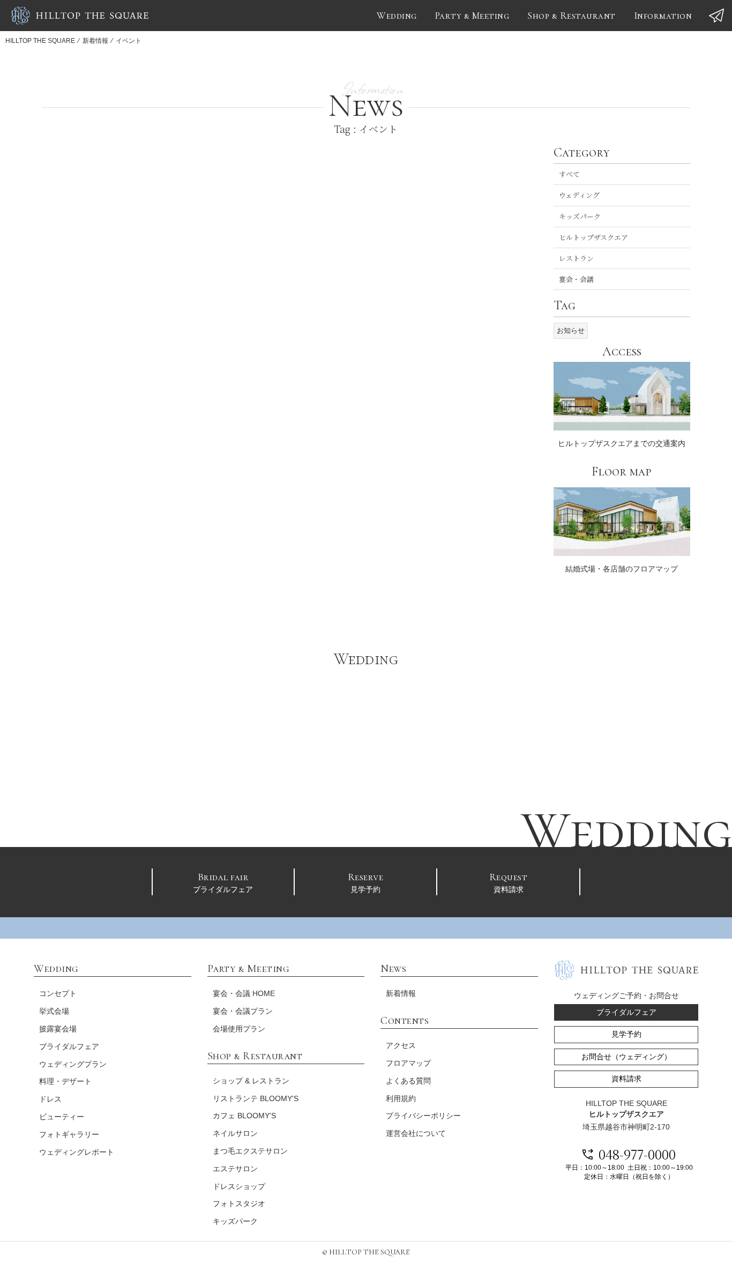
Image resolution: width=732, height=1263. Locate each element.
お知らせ (571, 330)
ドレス (50, 1099)
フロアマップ (408, 1063)
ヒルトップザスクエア (593, 237)
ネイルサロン (235, 1133)
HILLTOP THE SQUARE (40, 40)
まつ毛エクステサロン (250, 1151)
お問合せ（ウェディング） (626, 1056)
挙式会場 (54, 1011)
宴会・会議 (576, 279)
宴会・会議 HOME (244, 993)
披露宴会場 (58, 1028)
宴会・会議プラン (243, 1011)
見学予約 (366, 882)
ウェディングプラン (73, 1064)
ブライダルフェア (223, 882)
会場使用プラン (239, 1028)
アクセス (401, 1045)
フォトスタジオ (239, 1203)
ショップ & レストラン (251, 1080)
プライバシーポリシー (423, 1115)
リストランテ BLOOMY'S (255, 1098)
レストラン (576, 258)
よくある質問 (408, 1080)
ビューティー (61, 1116)
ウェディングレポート (76, 1152)
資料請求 (508, 882)
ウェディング (579, 195)
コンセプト (58, 993)
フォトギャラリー (69, 1134)
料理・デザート (65, 1081)
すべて (569, 174)
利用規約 (401, 1098)
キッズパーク (580, 216)
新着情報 (95, 40)
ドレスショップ (239, 1186)
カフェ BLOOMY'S (244, 1115)
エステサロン (235, 1168)
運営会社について (416, 1133)
